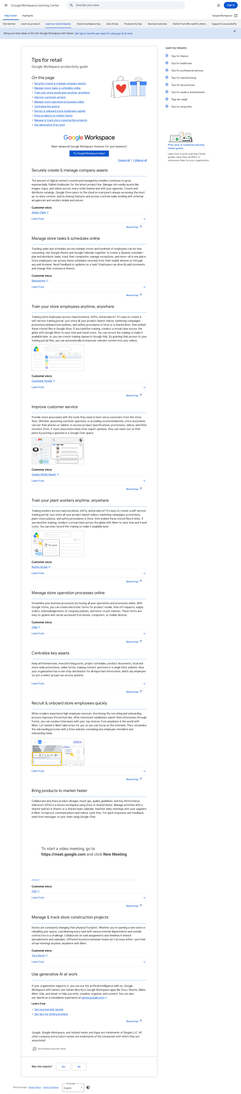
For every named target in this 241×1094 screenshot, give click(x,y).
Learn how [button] (37, 218)
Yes (63, 1066)
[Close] (235, 32)
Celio (35, 627)
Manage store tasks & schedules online (57, 88)
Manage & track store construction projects (60, 120)
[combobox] (130, 5)
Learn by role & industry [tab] (58, 23)
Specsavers (39, 280)
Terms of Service (51, 1087)
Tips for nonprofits (181, 106)
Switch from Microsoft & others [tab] (189, 23)
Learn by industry (176, 48)
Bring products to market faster (53, 115)
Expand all (124, 160)
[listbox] (73, 1087)
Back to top (132, 227)
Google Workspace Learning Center (35, 5)
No (79, 1066)
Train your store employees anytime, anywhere (62, 92)
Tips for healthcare (181, 63)
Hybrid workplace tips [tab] (89, 23)
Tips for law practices (183, 85)
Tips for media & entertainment (188, 92)
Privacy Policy (35, 1087)
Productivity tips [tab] (133, 23)
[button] (6, 5)
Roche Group (40, 567)
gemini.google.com (93, 997)
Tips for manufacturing (183, 77)
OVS (34, 891)
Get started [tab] (9, 23)
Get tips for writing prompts (51, 1014)
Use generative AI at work (49, 125)
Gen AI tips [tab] (112, 23)
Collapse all (140, 160)
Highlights (27, 15)
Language (70, 1083)
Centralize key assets (47, 106)
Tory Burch (38, 955)
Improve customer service (50, 97)
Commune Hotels (42, 381)
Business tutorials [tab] (157, 23)
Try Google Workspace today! (89, 153)
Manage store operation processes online (59, 102)
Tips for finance (179, 56)
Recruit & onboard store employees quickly (59, 111)
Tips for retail (179, 99)
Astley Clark (39, 212)
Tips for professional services (187, 70)
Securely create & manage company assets (60, 83)
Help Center (10, 15)
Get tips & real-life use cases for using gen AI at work (103, 33)
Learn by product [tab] (30, 23)
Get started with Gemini (48, 1009)
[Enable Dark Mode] (88, 1087)
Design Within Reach (44, 474)
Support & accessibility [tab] (224, 23)
